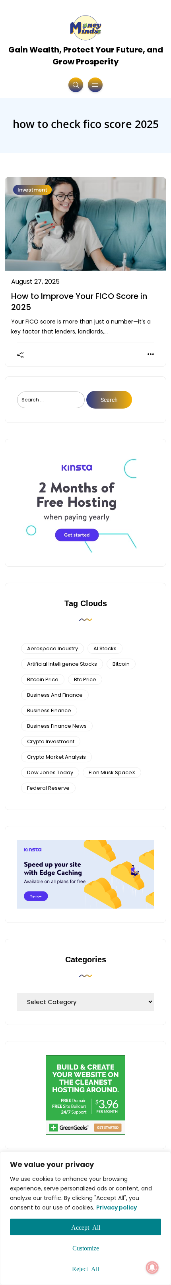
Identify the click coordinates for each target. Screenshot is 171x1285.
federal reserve (48, 788)
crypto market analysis (56, 757)
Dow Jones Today (50, 772)
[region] (85, 1218)
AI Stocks (105, 648)
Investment (32, 190)
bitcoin (121, 664)
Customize (85, 1247)
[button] (152, 1267)
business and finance (55, 695)
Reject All (85, 1268)
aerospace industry (52, 648)
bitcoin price (42, 679)
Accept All (85, 1227)
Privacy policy (116, 1207)
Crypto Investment (50, 741)
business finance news (57, 726)
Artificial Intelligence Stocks (62, 664)
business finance (49, 710)
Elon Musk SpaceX (112, 772)
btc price (85, 679)
